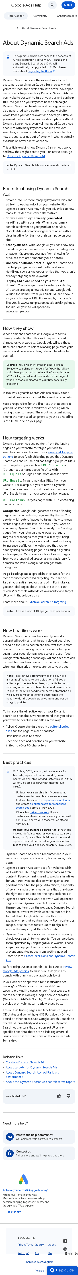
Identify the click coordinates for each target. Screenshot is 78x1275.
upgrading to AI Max (40, 71)
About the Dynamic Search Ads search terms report (40, 1082)
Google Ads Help (26, 5)
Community (40, 16)
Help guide (65, 1270)
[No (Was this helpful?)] (68, 1096)
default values (39, 812)
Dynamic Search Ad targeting (46, 602)
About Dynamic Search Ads (38, 28)
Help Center (16, 16)
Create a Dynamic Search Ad (26, 156)
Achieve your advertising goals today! (25, 1190)
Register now (13, 1211)
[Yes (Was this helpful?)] (59, 1096)
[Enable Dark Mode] (65, 1241)
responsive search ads (56, 800)
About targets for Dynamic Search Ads (32, 1067)
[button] (5, 5)
